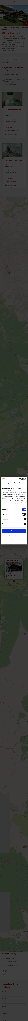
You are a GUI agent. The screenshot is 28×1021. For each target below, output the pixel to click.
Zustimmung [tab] (5, 483)
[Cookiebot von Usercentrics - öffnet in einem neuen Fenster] (19, 479)
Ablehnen (14, 541)
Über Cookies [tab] (22, 483)
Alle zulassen (14, 531)
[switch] (24, 515)
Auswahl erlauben (14, 536)
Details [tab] (14, 483)
